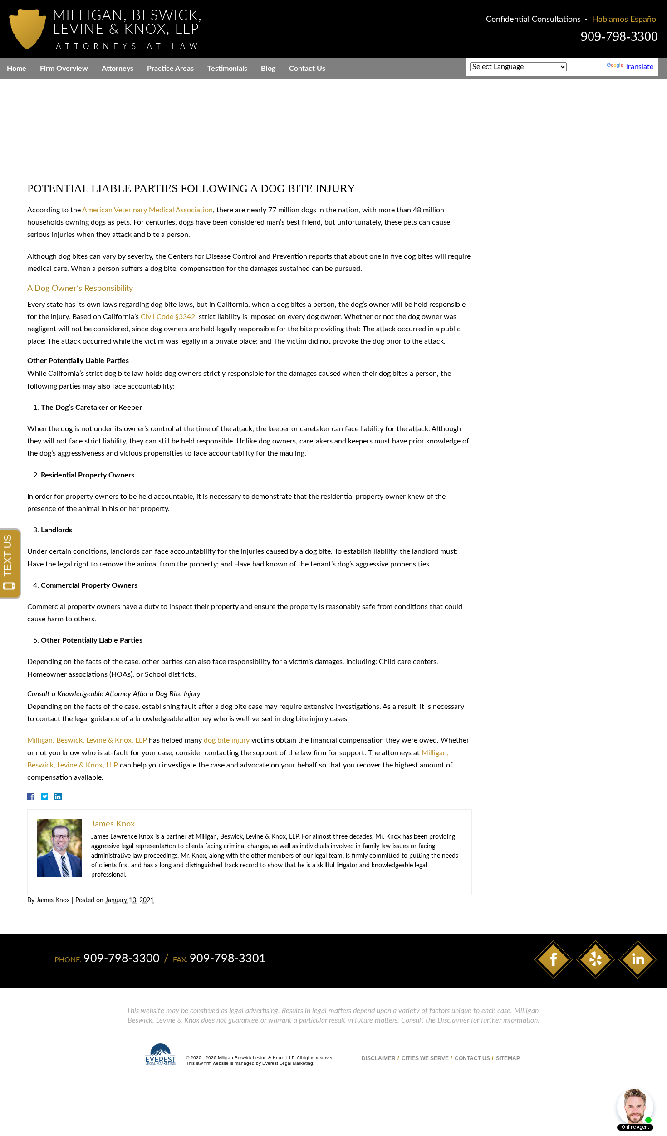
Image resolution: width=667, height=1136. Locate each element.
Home (16, 68)
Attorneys (117, 68)
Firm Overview (64, 68)
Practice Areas (170, 68)
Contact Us (307, 68)
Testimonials (227, 68)
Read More (560, 824)
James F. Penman (530, 530)
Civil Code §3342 (168, 316)
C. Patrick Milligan (536, 487)
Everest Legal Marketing (287, 1063)
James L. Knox (524, 509)
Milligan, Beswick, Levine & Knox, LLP (87, 740)
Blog (268, 68)
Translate (639, 66)
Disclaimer (379, 1058)
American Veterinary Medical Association (147, 210)
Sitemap (508, 1058)
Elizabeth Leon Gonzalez (551, 553)
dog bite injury (227, 740)
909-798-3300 (619, 36)
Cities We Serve (425, 1058)
